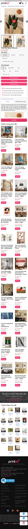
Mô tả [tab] (7, 101)
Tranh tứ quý (24, 443)
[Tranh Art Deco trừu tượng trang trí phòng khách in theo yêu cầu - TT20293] (7, 132)
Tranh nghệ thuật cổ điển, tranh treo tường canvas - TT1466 (20, 325)
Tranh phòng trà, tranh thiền (17, 452)
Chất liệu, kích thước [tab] (20, 101)
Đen (3, 67)
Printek (10, 523)
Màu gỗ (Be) (11, 67)
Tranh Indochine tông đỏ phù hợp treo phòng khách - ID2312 (21, 273)
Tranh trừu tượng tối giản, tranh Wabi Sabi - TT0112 (21, 247)
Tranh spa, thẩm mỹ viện (3, 434)
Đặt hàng (3, 150)
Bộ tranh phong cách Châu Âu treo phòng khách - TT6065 (20, 377)
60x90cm (13, 55)
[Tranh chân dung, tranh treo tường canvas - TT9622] (7, 342)
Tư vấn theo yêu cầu (14, 84)
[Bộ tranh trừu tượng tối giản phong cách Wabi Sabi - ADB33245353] (7, 238)
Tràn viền (17, 71)
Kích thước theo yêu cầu (8, 61)
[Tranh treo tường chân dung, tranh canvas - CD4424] (21, 290)
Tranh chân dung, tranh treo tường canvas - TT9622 (5, 351)
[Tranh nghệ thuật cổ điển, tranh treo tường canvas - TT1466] (21, 316)
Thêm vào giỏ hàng (14, 77)
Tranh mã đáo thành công (18, 434)
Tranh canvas (4, 485)
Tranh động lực (5, 488)
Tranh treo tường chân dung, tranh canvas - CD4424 (21, 299)
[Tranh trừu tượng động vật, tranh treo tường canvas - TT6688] (21, 186)
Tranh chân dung (24, 424)
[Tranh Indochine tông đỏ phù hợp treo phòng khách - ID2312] (21, 264)
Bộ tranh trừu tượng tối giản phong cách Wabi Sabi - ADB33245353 (7, 247)
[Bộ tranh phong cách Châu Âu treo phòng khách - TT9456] (21, 212)
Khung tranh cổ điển (20, 485)
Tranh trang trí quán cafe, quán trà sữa (17, 424)
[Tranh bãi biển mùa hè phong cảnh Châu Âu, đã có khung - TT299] (7, 186)
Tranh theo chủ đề (19, 488)
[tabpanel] (14, 110)
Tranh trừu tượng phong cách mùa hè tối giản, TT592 (21, 141)
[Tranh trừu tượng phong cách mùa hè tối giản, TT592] (21, 132)
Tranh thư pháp (10, 424)
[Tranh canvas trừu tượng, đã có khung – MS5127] (7, 368)
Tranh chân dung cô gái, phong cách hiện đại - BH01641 (6, 221)
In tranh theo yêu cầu (20, 491)
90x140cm (5, 58)
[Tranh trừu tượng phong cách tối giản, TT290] (21, 159)
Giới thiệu (3, 503)
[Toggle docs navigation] (26, 3)
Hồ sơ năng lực (5, 496)
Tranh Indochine (10, 452)
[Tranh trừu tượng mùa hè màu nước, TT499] (7, 159)
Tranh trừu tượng (4, 98)
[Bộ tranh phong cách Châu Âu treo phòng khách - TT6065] (21, 368)
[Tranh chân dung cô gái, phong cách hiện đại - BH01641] (7, 212)
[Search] (23, 3)
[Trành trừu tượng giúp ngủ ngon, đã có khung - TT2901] (7, 290)
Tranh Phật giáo (17, 414)
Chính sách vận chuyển (21, 493)
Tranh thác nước (3, 424)
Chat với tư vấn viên (14, 400)
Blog (2, 493)
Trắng (4, 71)
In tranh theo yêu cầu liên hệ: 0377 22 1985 (13, 0)
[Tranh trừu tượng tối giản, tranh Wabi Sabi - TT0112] (21, 238)
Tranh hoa (3, 443)
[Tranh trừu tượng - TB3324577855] (21, 342)
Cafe (10, 71)
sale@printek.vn (7, 476)
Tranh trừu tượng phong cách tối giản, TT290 (20, 168)
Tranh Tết (17, 443)
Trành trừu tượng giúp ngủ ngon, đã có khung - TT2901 (7, 299)
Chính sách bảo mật (20, 506)
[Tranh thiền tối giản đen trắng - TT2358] (7, 264)
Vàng (18, 67)
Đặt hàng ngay (14, 81)
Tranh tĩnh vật (10, 434)
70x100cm (5, 55)
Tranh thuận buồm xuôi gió (10, 414)
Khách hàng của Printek (5, 499)
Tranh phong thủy (3, 414)
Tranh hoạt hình (24, 414)
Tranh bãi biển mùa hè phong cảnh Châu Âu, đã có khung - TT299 (6, 194)
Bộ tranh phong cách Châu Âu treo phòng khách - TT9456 (20, 221)
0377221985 (8, 471)
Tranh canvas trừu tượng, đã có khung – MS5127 (6, 377)
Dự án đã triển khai (6, 506)
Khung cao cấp (6, 74)
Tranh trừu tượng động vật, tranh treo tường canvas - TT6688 (21, 194)
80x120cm (21, 55)
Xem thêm (14, 120)
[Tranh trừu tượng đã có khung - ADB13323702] (7, 316)
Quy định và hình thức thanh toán (20, 497)
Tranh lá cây (10, 98)
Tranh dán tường (5, 491)
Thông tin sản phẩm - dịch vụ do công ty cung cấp (20, 502)
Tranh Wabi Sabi (10, 443)
